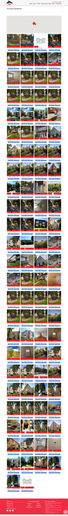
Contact (53, 3)
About (30, 3)
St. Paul (29, 505)
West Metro (29, 503)
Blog (50, 3)
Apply (16, 50)
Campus (38, 503)
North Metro (38, 507)
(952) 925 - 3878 (57, 2)
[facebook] (7, 510)
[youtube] (13, 510)
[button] (35, 24)
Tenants (38, 3)
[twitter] (10, 510)
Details (10, 50)
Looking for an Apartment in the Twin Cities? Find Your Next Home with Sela (52, 506)
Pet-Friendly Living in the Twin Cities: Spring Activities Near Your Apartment (52, 512)
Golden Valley (29, 507)
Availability (58, 3)
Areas (34, 3)
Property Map (44, 3)
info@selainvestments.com (11, 508)
